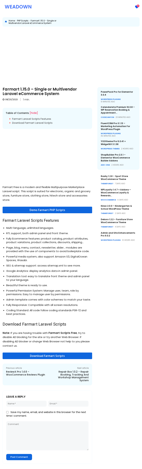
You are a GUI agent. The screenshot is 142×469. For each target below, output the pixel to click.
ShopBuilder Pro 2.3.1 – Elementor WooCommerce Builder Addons (115, 157)
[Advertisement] (71, 54)
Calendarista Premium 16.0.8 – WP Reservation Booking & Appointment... (118, 110)
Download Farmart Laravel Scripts (32, 123)
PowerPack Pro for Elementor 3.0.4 (117, 93)
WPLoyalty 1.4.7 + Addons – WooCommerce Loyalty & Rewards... (116, 192)
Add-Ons (105, 165)
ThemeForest (107, 183)
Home (12, 20)
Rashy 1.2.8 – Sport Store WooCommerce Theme (114, 178)
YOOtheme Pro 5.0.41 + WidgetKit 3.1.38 (113, 143)
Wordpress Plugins (111, 99)
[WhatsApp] (121, 21)
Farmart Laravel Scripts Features (31, 119)
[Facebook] (98, 21)
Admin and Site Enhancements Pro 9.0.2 (118, 234)
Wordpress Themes (110, 149)
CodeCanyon (107, 117)
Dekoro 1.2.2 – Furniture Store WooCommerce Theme (117, 221)
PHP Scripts (22, 20)
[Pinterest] (113, 21)
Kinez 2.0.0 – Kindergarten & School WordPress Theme (116, 207)
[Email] (137, 21)
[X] (106, 21)
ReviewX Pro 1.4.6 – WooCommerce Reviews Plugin (25, 373)
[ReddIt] (129, 21)
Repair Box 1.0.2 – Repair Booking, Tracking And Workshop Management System (73, 376)
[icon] (6, 22)
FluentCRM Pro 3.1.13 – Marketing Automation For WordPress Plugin (115, 126)
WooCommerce (108, 200)
